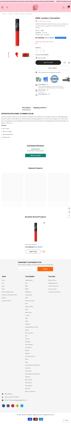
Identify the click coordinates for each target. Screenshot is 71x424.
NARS (42, 30)
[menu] (2, 7)
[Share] (68, 63)
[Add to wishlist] (44, 251)
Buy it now (53, 68)
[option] (17, 32)
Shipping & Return (39, 108)
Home (4, 14)
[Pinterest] (12, 405)
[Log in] (64, 7)
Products (10, 14)
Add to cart (48, 62)
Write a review (36, 155)
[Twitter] (22, 405)
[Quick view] (44, 222)
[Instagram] (8, 405)
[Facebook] (3, 405)
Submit (45, 269)
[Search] (7, 7)
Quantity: (38, 47)
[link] (64, 62)
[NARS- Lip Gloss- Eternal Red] (35, 232)
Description (26, 108)
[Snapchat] (17, 405)
